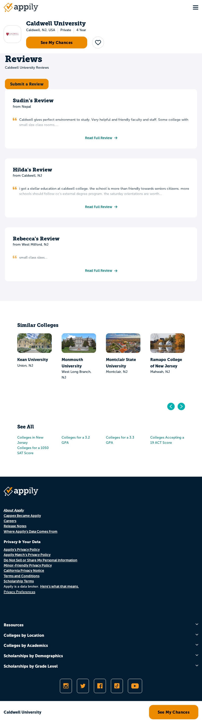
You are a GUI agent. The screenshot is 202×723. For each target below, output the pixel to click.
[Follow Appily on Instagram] (66, 686)
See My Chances (57, 42)
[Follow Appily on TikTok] (117, 686)
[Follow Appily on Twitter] (83, 686)
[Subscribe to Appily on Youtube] (135, 686)
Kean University (32, 359)
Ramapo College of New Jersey (166, 362)
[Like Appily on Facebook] (100, 686)
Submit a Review (26, 84)
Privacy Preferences (19, 592)
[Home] (21, 7)
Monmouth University (72, 362)
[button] (98, 42)
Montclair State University (121, 362)
